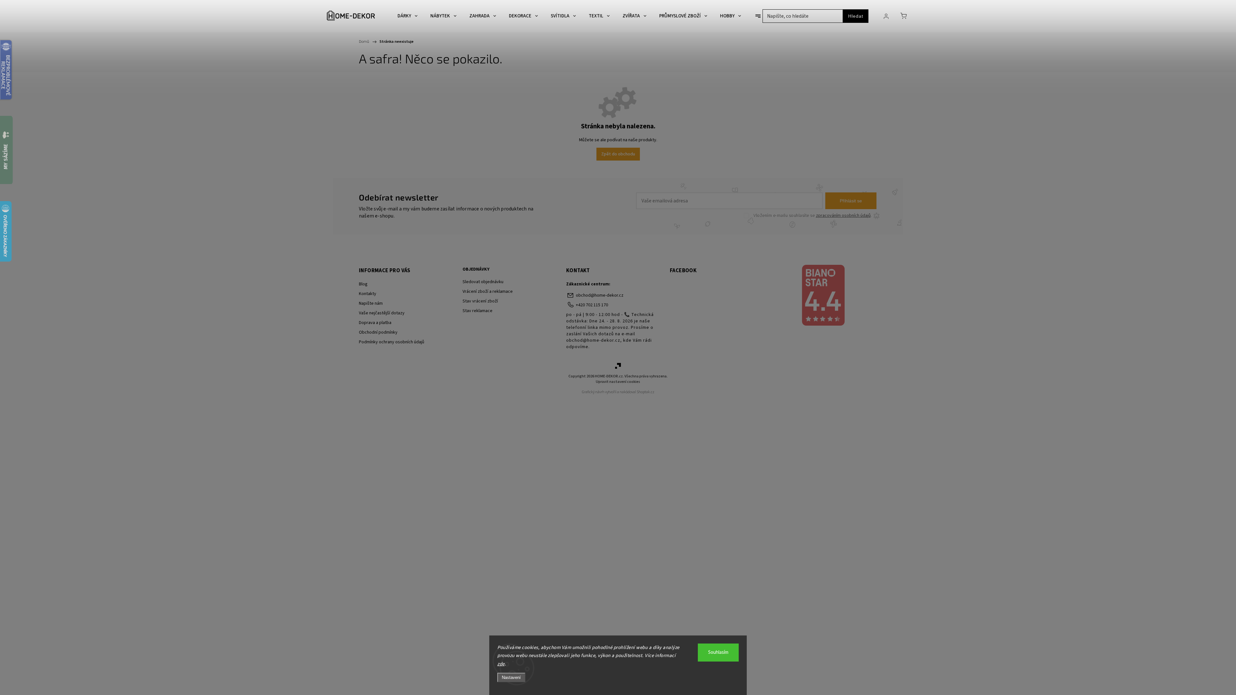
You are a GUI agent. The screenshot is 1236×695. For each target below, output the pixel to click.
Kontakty (367, 294)
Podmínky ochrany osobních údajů (391, 342)
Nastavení (511, 677)
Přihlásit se (851, 200)
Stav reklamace (477, 311)
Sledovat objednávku (483, 282)
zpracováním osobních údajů (843, 215)
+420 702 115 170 (592, 305)
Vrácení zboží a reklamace (488, 291)
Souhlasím (718, 652)
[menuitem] (407, 16)
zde (501, 664)
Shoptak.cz (645, 392)
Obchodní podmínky (378, 332)
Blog (363, 284)
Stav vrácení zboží (480, 301)
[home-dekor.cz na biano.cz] (822, 296)
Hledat (855, 16)
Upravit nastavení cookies (618, 382)
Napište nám (371, 303)
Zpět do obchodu (618, 154)
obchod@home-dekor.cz (599, 295)
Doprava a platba (375, 323)
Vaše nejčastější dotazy (382, 313)
